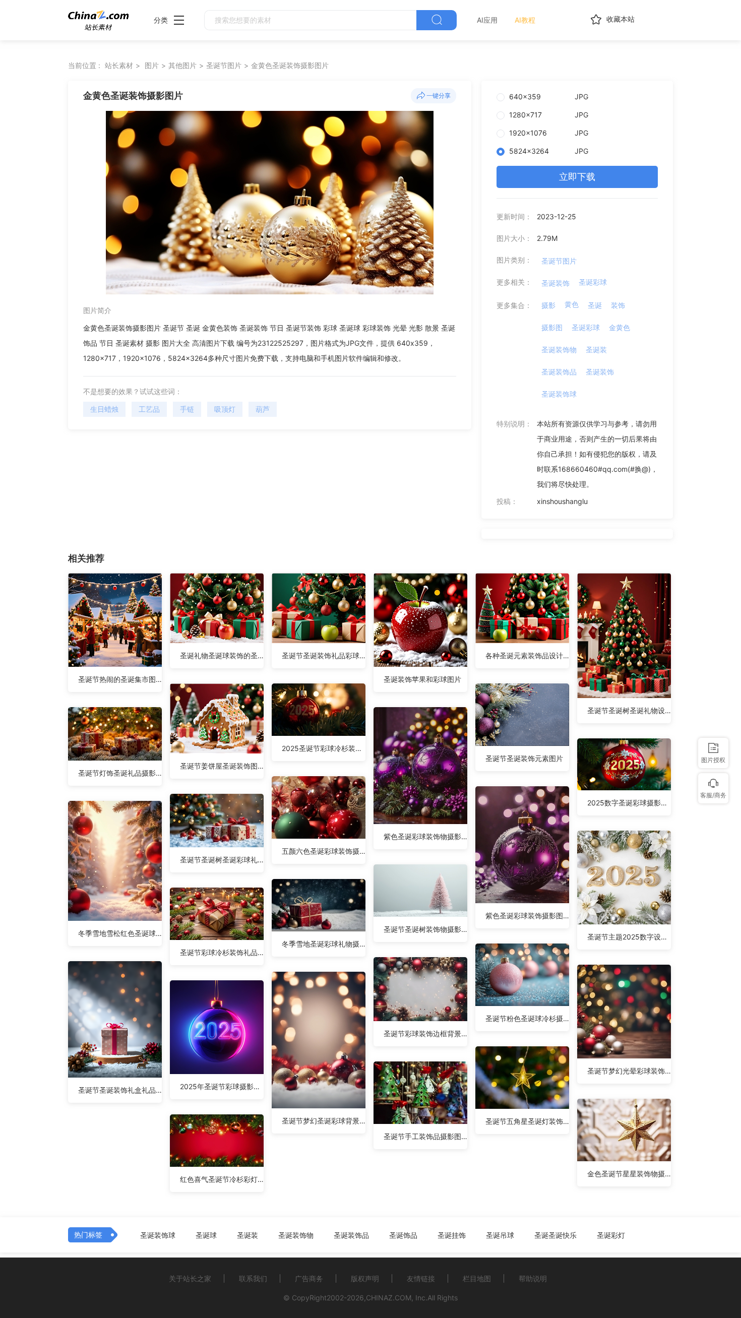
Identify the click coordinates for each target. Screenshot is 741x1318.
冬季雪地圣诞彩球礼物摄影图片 (323, 943)
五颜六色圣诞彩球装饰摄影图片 (323, 851)
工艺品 (149, 409)
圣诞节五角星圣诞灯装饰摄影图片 (527, 1121)
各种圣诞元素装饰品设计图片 (527, 655)
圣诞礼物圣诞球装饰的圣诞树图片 (222, 655)
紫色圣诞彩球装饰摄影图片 (527, 915)
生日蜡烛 (104, 409)
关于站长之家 (190, 1278)
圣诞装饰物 (559, 349)
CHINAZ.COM (388, 1297)
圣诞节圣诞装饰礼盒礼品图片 (120, 1090)
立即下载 (577, 176)
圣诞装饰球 (559, 394)
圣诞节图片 (223, 65)
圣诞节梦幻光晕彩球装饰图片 (629, 1070)
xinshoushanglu (562, 501)
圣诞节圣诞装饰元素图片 (524, 758)
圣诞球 (206, 1235)
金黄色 (619, 327)
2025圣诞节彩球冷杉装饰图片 (323, 748)
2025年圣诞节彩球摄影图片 (222, 1086)
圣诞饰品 (403, 1235)
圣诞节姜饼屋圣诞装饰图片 (222, 766)
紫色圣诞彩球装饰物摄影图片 (425, 836)
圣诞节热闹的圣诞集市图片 (120, 679)
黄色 (572, 304)
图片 (152, 65)
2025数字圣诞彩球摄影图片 (629, 802)
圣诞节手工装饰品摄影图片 (425, 1136)
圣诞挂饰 (452, 1235)
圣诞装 (596, 349)
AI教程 (525, 20)
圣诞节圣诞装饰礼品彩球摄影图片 (323, 655)
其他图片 (182, 65)
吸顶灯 (224, 409)
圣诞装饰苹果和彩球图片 (422, 679)
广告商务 (309, 1278)
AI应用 (487, 20)
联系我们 (253, 1278)
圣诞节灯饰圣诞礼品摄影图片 (120, 773)
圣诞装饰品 (559, 371)
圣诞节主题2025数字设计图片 (629, 936)
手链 (187, 409)
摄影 (548, 305)
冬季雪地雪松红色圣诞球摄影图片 (120, 933)
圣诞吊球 (500, 1235)
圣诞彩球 (593, 282)
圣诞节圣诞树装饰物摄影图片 (425, 929)
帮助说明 (533, 1278)
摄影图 (552, 327)
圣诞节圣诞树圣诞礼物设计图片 (629, 710)
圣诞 (595, 305)
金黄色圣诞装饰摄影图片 (290, 65)
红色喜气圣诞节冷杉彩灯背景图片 (222, 1179)
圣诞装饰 (555, 283)
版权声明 (365, 1278)
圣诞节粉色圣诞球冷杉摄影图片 (527, 1018)
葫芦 (263, 409)
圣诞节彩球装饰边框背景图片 (425, 1033)
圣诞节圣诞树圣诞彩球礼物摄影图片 (222, 859)
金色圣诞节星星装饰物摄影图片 (629, 1173)
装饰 (618, 305)
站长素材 (119, 65)
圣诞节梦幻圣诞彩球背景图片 (323, 1120)
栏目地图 (477, 1278)
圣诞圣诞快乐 (555, 1235)
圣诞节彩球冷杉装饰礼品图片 (222, 952)
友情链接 (421, 1278)
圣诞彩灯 (611, 1235)
